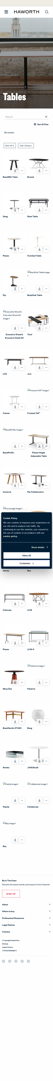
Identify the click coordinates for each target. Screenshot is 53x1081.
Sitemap (5, 943)
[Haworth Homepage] (26, 12)
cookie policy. (10, 536)
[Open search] (47, 12)
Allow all (26, 555)
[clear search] (46, 117)
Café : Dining (25, 145)
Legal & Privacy (7, 947)
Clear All (8, 145)
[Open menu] (6, 12)
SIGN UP (11, 893)
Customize (25, 563)
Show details (37, 547)
